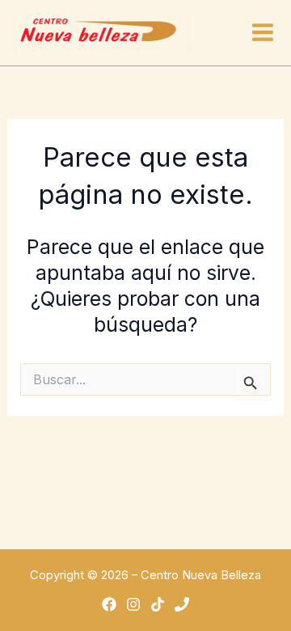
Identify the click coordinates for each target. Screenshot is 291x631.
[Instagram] (133, 604)
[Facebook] (109, 604)
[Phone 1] (182, 604)
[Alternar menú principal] (262, 33)
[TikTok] (157, 604)
